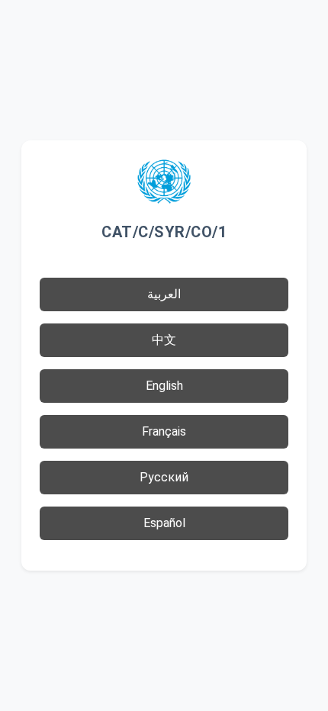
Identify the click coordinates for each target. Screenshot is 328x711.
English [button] (164, 385)
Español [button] (164, 523)
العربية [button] (164, 294)
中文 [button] (164, 340)
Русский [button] (164, 477)
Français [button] (164, 431)
